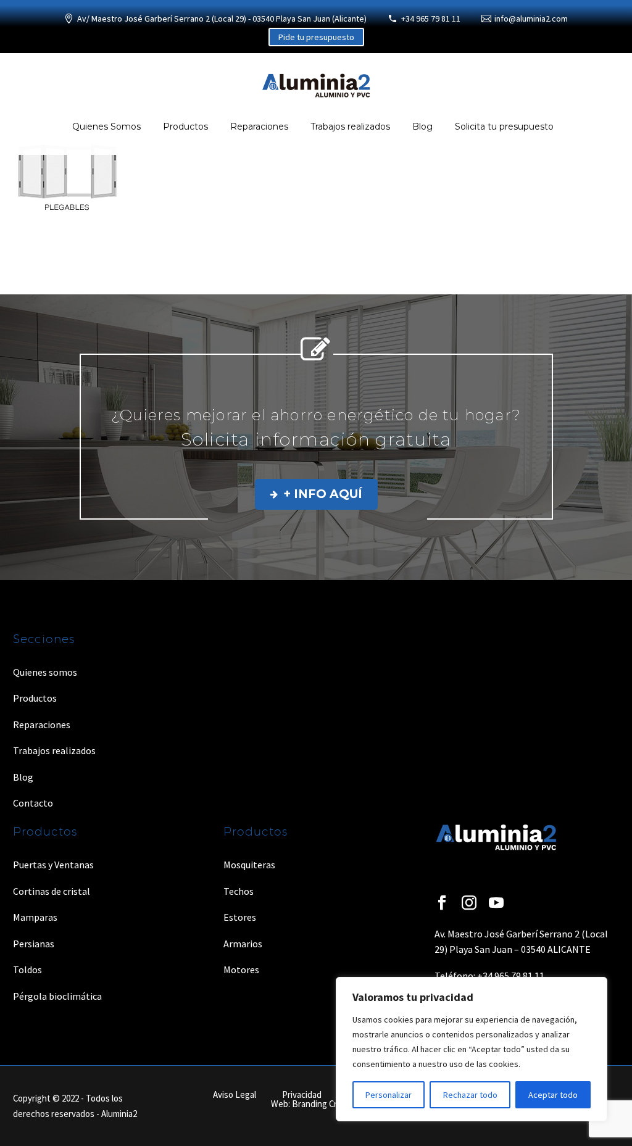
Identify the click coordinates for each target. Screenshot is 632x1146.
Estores (239, 917)
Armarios (242, 943)
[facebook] (441, 902)
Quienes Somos (106, 126)
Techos (238, 891)
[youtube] (496, 902)
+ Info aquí (316, 494)
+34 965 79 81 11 (430, 18)
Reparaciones (259, 126)
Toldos (27, 969)
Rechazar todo (470, 1094)
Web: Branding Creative (316, 1104)
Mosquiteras (249, 864)
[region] (471, 1049)
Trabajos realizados (350, 126)
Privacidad (302, 1095)
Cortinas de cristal (51, 891)
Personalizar (388, 1094)
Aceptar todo (553, 1094)
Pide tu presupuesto (316, 37)
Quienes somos (45, 672)
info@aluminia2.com (531, 18)
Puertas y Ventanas (53, 864)
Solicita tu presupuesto (504, 126)
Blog (422, 126)
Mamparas (35, 917)
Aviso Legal (234, 1095)
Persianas (33, 943)
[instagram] (469, 902)
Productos (185, 126)
